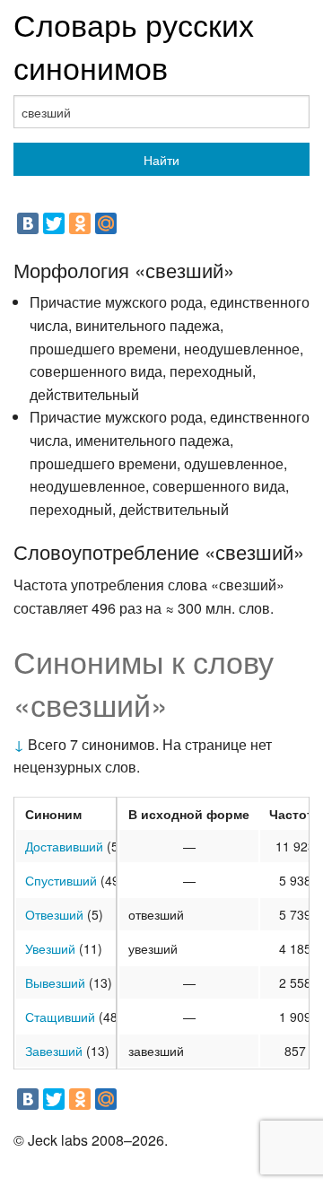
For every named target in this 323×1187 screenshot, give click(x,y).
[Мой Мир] (106, 223)
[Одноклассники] (80, 223)
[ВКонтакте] (28, 223)
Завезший (54, 1051)
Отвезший (54, 914)
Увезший (50, 948)
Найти (161, 160)
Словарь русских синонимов (133, 45)
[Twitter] (54, 223)
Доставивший (64, 846)
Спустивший (61, 880)
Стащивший (60, 1017)
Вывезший (55, 982)
